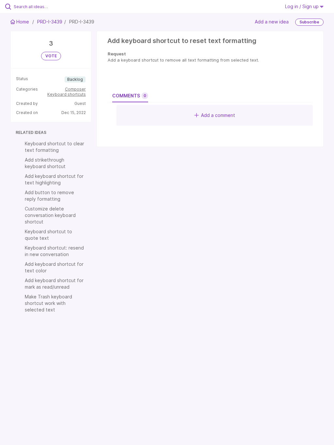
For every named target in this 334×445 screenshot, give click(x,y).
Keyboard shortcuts (66, 94)
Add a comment (218, 115)
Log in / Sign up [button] (302, 6)
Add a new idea (272, 21)
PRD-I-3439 (49, 21)
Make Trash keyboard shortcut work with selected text (48, 303)
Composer (75, 89)
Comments (129, 95)
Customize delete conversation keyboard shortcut (50, 215)
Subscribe (309, 22)
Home (22, 21)
